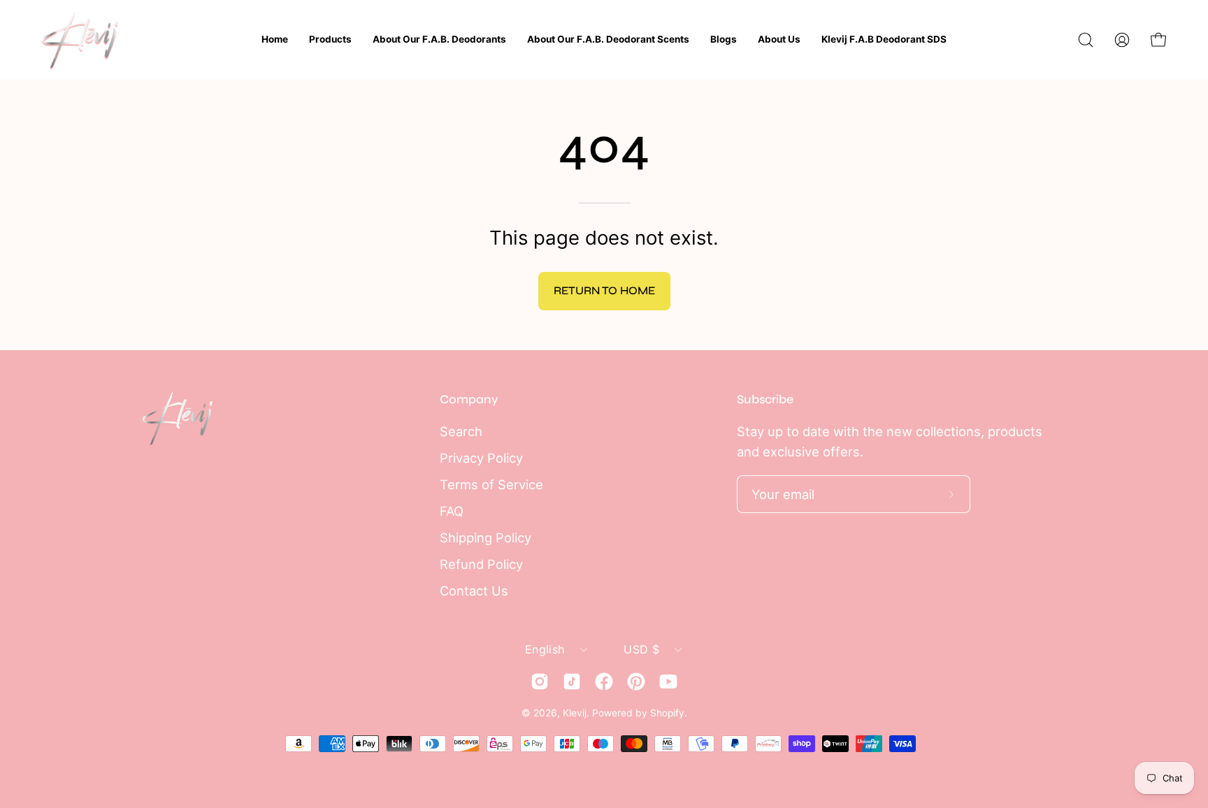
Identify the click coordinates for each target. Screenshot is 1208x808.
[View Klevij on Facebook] (604, 681)
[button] (1085, 40)
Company (469, 399)
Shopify (667, 713)
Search (461, 431)
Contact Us (474, 590)
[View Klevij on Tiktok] (571, 681)
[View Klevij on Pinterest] (636, 681)
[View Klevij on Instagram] (539, 681)
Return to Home (604, 290)
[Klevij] (80, 39)
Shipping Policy (485, 537)
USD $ (641, 649)
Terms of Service (491, 484)
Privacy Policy (481, 458)
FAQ (451, 511)
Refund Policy (481, 564)
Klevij (575, 713)
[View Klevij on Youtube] (668, 681)
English (545, 649)
